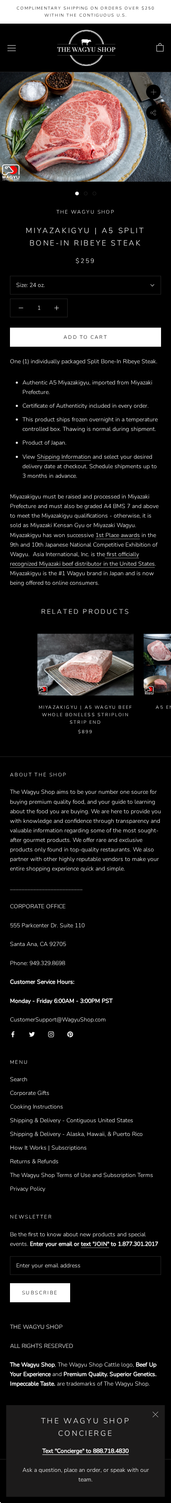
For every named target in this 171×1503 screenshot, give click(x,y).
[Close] (155, 1414)
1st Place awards (117, 535)
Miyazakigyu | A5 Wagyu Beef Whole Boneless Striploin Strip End (85, 714)
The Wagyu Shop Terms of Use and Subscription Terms (81, 1175)
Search (18, 1079)
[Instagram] (51, 1033)
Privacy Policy (27, 1189)
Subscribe (40, 1292)
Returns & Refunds (34, 1161)
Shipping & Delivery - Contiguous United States (71, 1120)
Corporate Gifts (29, 1093)
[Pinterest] (70, 1033)
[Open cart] (160, 48)
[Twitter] (32, 1033)
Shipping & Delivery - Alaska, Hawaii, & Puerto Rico (76, 1134)
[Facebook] (13, 1033)
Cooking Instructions (36, 1107)
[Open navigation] (11, 48)
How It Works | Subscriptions (48, 1148)
